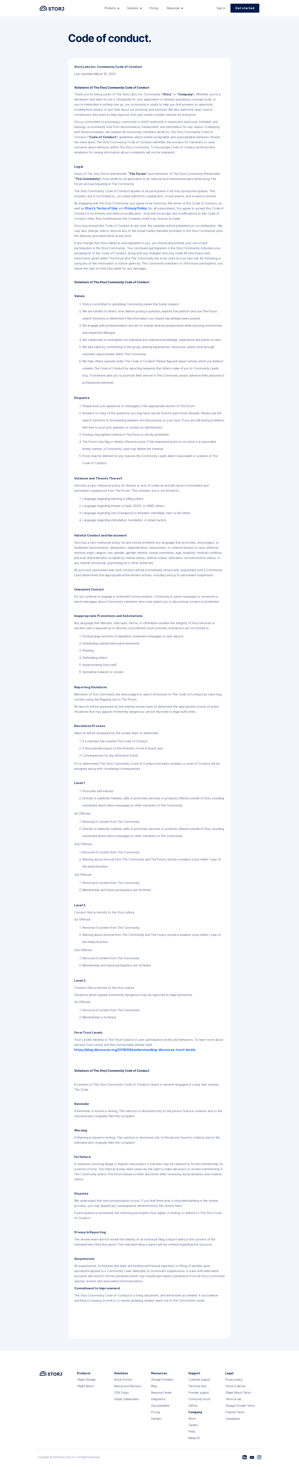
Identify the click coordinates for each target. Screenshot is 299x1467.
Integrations (158, 1399)
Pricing (154, 8)
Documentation (160, 1405)
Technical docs (197, 1386)
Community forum (199, 1399)
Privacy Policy (136, 208)
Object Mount (85, 1386)
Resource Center (161, 1392)
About (192, 1418)
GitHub (192, 1405)
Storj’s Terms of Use (101, 208)
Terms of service (235, 1386)
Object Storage (86, 1379)
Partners (156, 1418)
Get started (244, 8)
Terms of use (233, 1399)
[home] (52, 8)
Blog (154, 1386)
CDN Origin (121, 1392)
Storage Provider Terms (239, 1405)
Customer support (199, 1379)
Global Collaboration (126, 1399)
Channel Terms (234, 1412)
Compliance (232, 1418)
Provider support (198, 1392)
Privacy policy (233, 1379)
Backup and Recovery (127, 1386)
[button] (111, 8)
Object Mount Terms (238, 1392)
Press (191, 1431)
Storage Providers (162, 1379)
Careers (193, 1425)
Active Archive (123, 1379)
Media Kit (194, 1438)
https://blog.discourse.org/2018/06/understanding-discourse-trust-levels (134, 1050)
